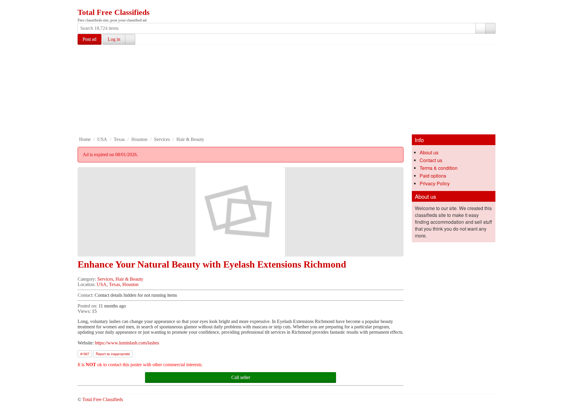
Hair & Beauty (190, 139)
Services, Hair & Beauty (120, 279)
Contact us (431, 160)
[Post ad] (94, 5)
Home (85, 139)
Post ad (89, 39)
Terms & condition (439, 167)
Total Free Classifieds (114, 12)
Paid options (433, 175)
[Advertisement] (286, 89)
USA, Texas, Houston (117, 284)
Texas (119, 139)
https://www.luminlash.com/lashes (127, 342)
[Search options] (480, 28)
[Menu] (83, 5)
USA (102, 139)
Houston (139, 139)
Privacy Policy (435, 183)
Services (162, 139)
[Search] (490, 28)
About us (429, 152)
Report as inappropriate (113, 353)
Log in (114, 39)
